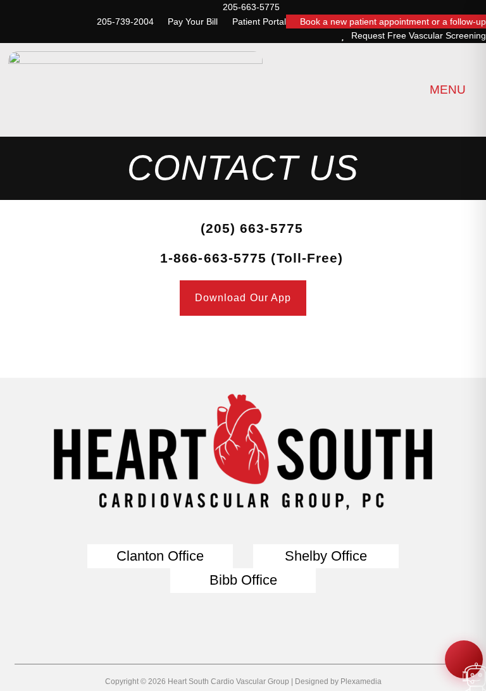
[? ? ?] (464, 659)
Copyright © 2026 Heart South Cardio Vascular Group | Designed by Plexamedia (243, 681)
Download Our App (243, 297)
